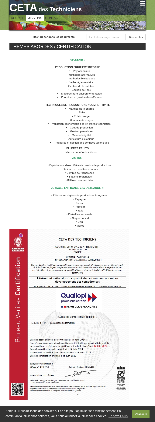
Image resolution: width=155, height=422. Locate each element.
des (45, 9)
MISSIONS (34, 18)
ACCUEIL (17, 18)
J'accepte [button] (141, 413)
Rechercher (136, 36)
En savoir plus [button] (118, 416)
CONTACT (52, 18)
